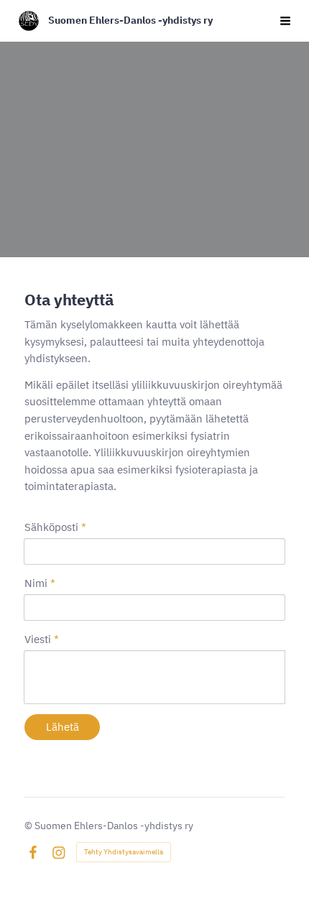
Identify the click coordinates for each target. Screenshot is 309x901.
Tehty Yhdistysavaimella (123, 851)
